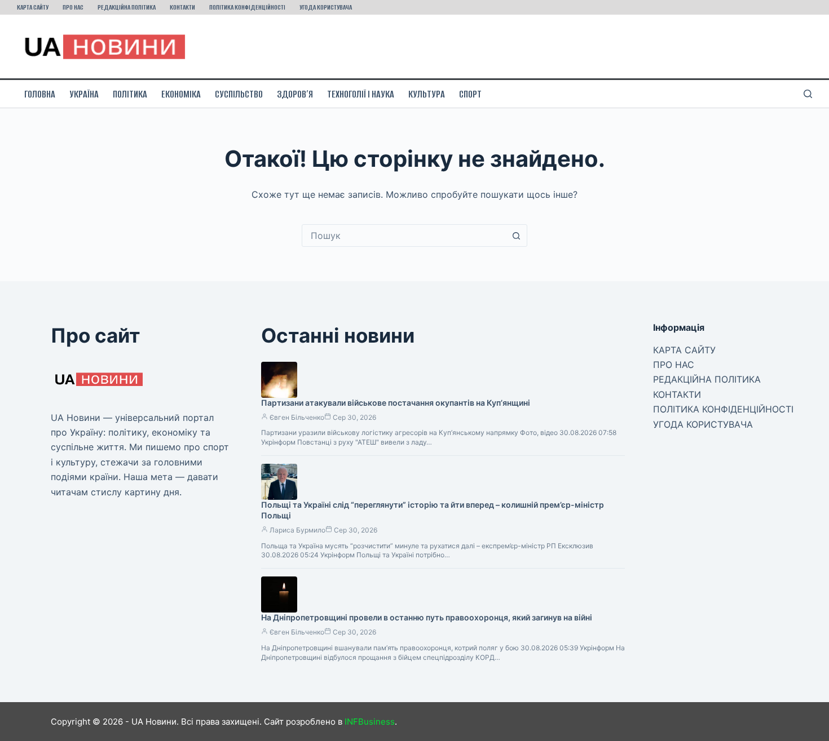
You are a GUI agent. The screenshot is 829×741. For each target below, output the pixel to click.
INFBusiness (370, 721)
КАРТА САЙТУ (32, 7)
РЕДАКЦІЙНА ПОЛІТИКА (127, 7)
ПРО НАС (73, 7)
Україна (84, 94)
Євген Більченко (297, 417)
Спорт (470, 94)
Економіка (181, 94)
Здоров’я (295, 94)
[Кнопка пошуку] (516, 235)
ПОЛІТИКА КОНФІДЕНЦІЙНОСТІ (247, 7)
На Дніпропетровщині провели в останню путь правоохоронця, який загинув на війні (426, 617)
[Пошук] (808, 94)
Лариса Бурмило (297, 530)
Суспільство (239, 94)
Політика (130, 94)
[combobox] (403, 235)
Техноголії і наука (360, 94)
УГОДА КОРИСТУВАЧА (325, 7)
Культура (426, 94)
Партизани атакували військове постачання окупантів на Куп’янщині (395, 402)
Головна (39, 94)
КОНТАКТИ (182, 7)
